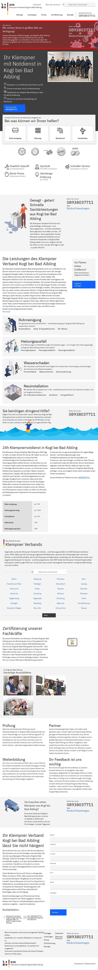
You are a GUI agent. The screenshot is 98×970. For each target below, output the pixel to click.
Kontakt (47, 946)
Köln (84, 579)
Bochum (60, 593)
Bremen (60, 589)
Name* (52, 835)
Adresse (53, 863)
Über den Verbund (59, 937)
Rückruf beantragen (80, 36)
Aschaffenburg (84, 603)
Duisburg (37, 593)
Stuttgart (37, 584)
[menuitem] (37, 5)
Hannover (14, 593)
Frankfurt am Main (14, 584)
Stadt (52, 882)
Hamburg (37, 579)
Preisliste (6, 311)
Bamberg (37, 603)
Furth (84, 598)
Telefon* (53, 844)
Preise (46, 940)
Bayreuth (60, 603)
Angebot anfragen (77, 284)
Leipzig (84, 584)
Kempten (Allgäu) (14, 608)
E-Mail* (52, 854)
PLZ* (51, 873)
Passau (84, 608)
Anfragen (47, 933)
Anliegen (53, 893)
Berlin (14, 579)
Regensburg (14, 598)
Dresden (83, 589)
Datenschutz (90, 963)
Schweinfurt (61, 608)
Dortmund (14, 589)
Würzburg (60, 598)
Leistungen (32, 15)
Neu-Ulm (37, 608)
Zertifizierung (49, 943)
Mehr (46, 615)
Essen (37, 589)
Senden (55, 912)
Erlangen (14, 603)
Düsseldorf (60, 584)
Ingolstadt (37, 598)
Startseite (59, 933)
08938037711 (82, 29)
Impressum (79, 963)
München (60, 579)
